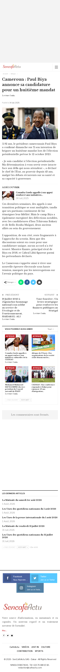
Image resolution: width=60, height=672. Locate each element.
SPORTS (39, 651)
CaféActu (14, 647)
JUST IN (35, 647)
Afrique (10, 336)
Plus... (4, 631)
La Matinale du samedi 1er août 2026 (22, 500)
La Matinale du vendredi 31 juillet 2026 (23, 526)
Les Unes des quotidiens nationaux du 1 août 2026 (29, 509)
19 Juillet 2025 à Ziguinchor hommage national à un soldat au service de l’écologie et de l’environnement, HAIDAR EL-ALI (15, 308)
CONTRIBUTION (25, 651)
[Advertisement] (30, 31)
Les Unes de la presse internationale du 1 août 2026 (29, 517)
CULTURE (45, 647)
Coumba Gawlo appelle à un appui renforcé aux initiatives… (34, 193)
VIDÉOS (25, 647)
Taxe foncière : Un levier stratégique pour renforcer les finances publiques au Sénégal (45, 305)
